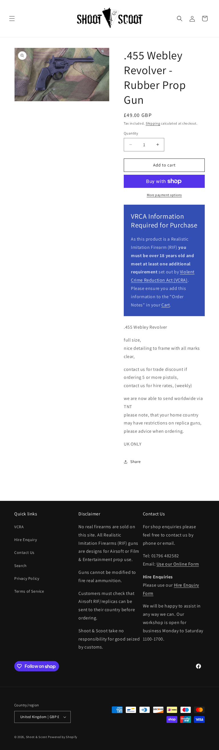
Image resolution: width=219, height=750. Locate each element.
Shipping (153, 123)
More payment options (164, 195)
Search (20, 565)
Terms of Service (29, 591)
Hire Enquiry (25, 539)
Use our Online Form (178, 564)
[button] (12, 18)
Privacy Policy (26, 578)
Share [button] (135, 461)
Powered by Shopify (62, 737)
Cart (165, 305)
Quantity (131, 133)
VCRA (19, 526)
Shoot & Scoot (36, 737)
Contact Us (24, 552)
